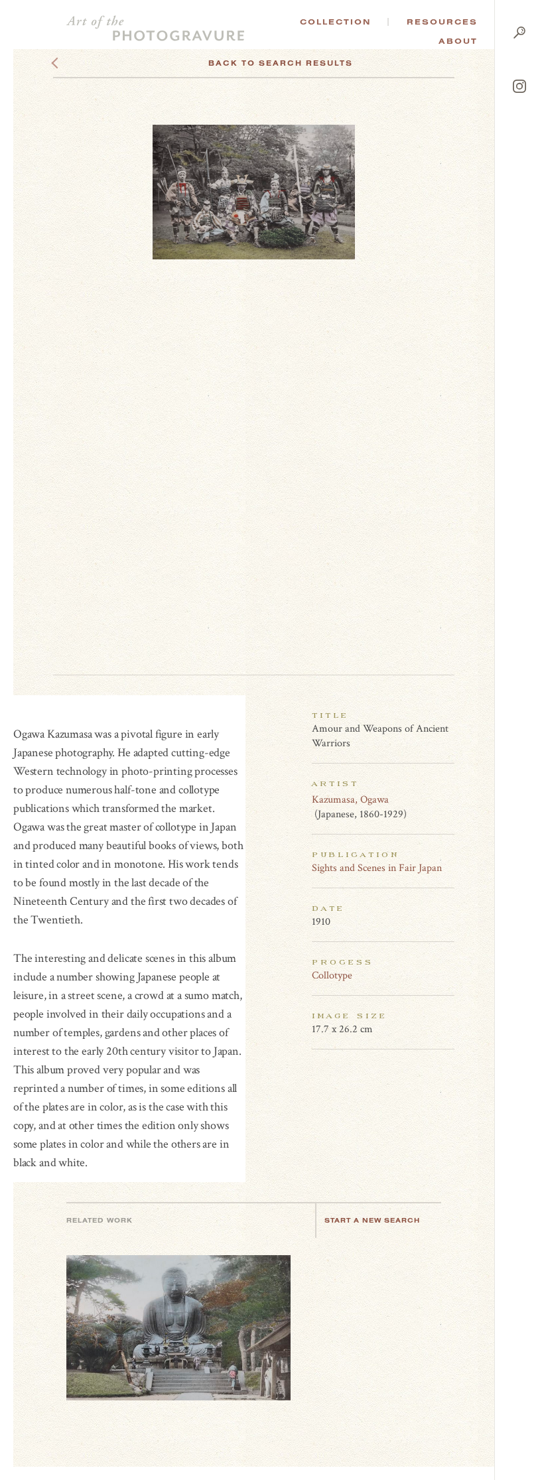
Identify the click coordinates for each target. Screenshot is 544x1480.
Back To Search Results (280, 63)
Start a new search (372, 1220)
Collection (335, 22)
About (458, 41)
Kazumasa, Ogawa (350, 800)
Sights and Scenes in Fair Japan (377, 868)
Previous (80, 63)
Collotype (332, 975)
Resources (442, 22)
